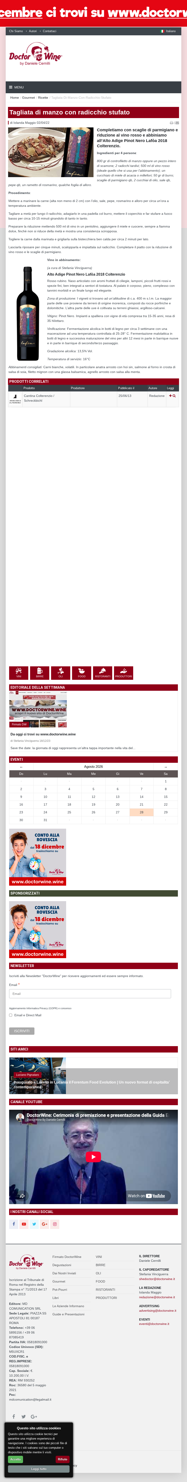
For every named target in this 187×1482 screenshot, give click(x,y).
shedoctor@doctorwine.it (157, 1279)
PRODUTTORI (106, 1298)
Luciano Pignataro (27, 1074)
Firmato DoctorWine (66, 1257)
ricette (43, 97)
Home (14, 97)
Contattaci (49, 31)
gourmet (28, 97)
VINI (99, 1257)
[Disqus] (93, 488)
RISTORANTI (105, 1289)
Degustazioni (61, 1265)
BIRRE (100, 1265)
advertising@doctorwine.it (157, 1310)
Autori (33, 31)
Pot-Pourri (59, 1289)
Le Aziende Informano (68, 1306)
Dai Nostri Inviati (64, 1273)
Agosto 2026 (93, 766)
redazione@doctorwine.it (157, 1297)
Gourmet (58, 1281)
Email (14, 985)
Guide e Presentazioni (68, 1314)
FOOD (100, 1281)
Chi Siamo (16, 31)
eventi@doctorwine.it (154, 1324)
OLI (98, 1273)
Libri (55, 1298)
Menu (18, 87)
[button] (168, 31)
